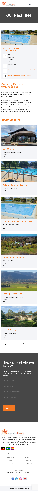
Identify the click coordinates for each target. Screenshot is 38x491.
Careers (10, 460)
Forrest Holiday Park (12, 330)
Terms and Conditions (27, 464)
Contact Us (28, 460)
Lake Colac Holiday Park (13, 257)
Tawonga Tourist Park (12, 294)
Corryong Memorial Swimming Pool (18, 221)
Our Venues (10, 457)
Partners (27, 457)
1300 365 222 (12, 65)
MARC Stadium (9, 149)
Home (10, 454)
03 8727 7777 (20, 475)
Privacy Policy (10, 464)
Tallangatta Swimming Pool (15, 185)
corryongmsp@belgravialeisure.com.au (19, 75)
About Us (28, 454)
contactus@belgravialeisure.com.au (20, 473)
